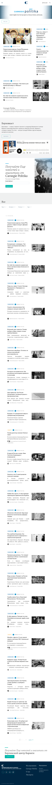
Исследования (31, 766)
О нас (28, 772)
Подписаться (10, 756)
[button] (31, 739)
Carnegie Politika (16, 46)
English (5, 21)
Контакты (41, 768)
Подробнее (5, 136)
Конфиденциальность (43, 770)
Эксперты (29, 775)
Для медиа (41, 771)
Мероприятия (43, 765)
